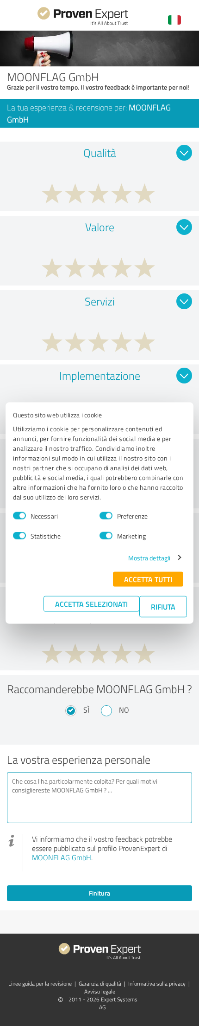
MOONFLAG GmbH (61, 857)
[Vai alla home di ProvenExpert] (82, 23)
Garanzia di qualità (100, 983)
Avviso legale (99, 991)
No (124, 710)
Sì (86, 710)
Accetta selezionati (91, 603)
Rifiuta (163, 606)
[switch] (106, 515)
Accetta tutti (148, 578)
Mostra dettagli (149, 557)
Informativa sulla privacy (157, 983)
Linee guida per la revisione (40, 983)
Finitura (99, 893)
